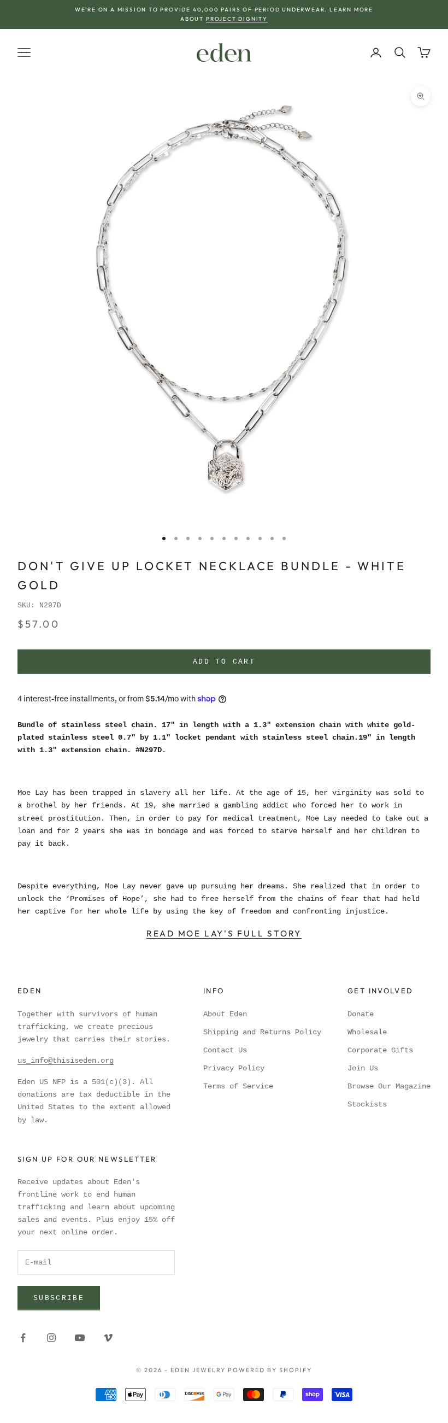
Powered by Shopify (270, 1370)
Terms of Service (238, 1086)
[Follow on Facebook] (22, 1337)
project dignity (237, 18)
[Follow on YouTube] (79, 1337)
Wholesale (367, 1032)
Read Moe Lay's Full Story (224, 933)
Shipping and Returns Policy (262, 1032)
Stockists (367, 1104)
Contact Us (225, 1050)
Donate (360, 1014)
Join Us (362, 1068)
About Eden (225, 1014)
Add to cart (224, 662)
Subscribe (58, 1298)
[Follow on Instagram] (51, 1337)
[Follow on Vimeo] (108, 1337)
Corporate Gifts (380, 1050)
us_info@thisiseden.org (65, 1060)
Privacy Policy (233, 1068)
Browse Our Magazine (389, 1086)
